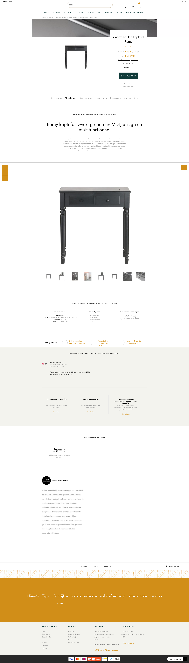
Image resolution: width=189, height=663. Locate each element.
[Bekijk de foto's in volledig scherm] (184, 167)
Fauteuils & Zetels (69, 13)
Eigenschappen (87, 98)
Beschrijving (56, 98)
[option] (94, 225)
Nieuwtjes (46, 13)
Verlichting (109, 13)
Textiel (99, 13)
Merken (119, 13)
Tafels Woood (73, 17)
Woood (51, 17)
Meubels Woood (61, 17)
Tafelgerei (91, 13)
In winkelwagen (128, 76)
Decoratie (56, 13)
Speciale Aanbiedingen (134, 13)
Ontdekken (56, 412)
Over (136, 98)
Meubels (82, 13)
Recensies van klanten (120, 98)
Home (44, 17)
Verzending (102, 98)
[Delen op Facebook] (5, 173)
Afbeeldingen (71, 98)
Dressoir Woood (94, 319)
